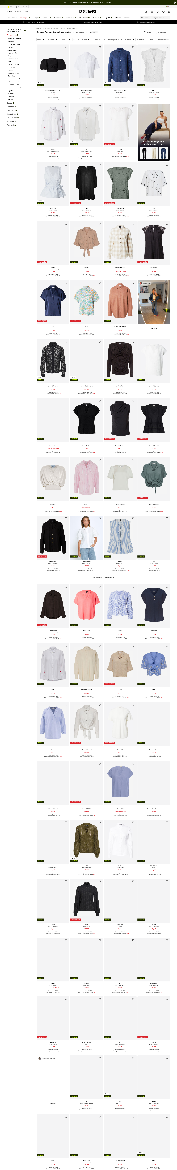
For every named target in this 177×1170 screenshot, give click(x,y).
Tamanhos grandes (59, 28)
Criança (27, 12)
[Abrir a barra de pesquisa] (141, 18)
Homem (18, 12)
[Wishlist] (163, 11)
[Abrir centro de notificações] (158, 11)
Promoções (46, 28)
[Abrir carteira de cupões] (146, 11)
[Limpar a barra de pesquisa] (169, 17)
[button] (149, 32)
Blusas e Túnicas (72, 28)
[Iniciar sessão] (152, 11)
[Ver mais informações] (53, 100)
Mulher (9, 12)
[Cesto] (169, 11)
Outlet (11, 6)
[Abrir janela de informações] (175, 3)
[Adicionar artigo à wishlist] (66, 47)
